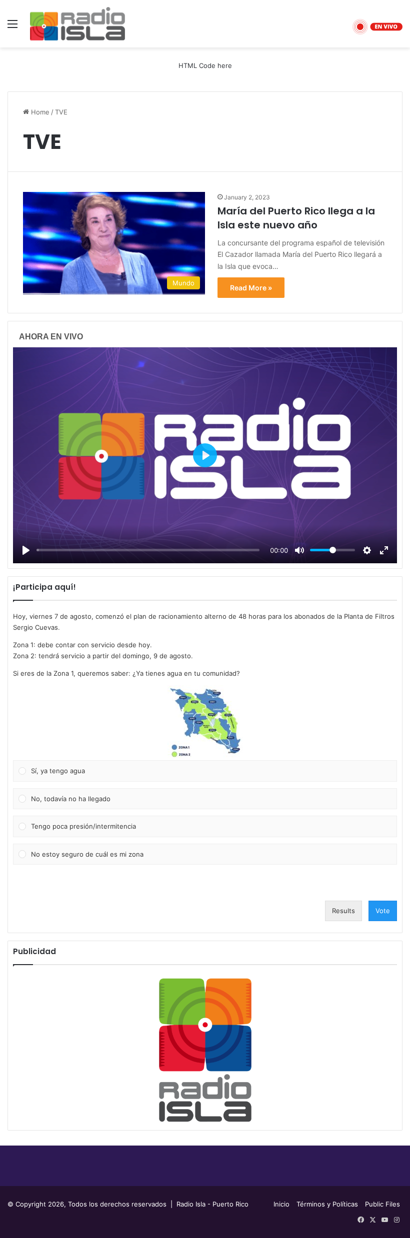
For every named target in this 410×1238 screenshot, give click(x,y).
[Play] (26, 550)
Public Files (382, 1204)
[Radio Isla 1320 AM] (77, 23)
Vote (383, 911)
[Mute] (300, 550)
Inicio (282, 1204)
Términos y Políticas (327, 1204)
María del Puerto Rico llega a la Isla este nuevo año (296, 218)
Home (39, 112)
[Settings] (367, 550)
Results (343, 911)
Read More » (251, 287)
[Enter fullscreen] (384, 550)
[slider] (148, 550)
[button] (205, 722)
